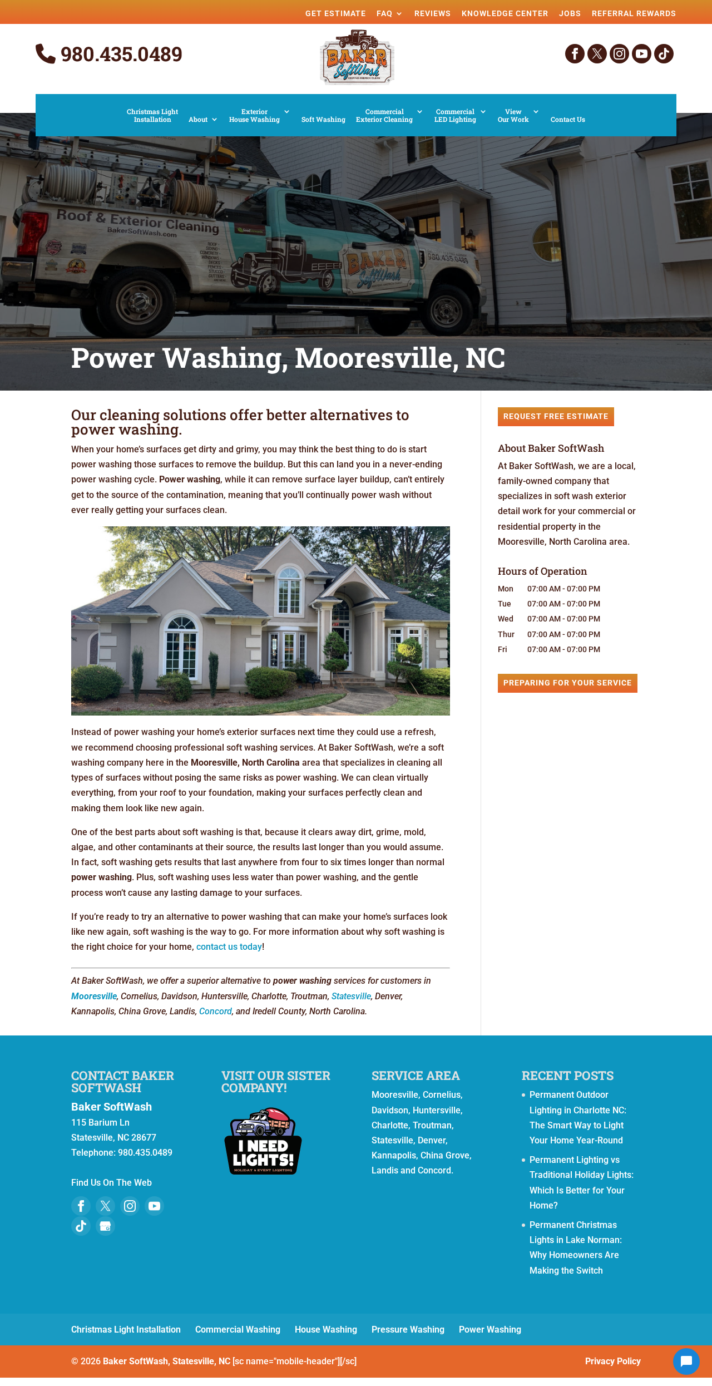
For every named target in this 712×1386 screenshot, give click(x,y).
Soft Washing (323, 119)
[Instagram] (619, 53)
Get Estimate (335, 13)
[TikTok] (81, 1226)
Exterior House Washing (254, 115)
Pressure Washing (408, 1329)
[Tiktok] (664, 53)
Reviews (432, 13)
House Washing (326, 1329)
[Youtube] (154, 1206)
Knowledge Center (505, 13)
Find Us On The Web (111, 1182)
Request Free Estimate (556, 416)
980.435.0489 (119, 54)
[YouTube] (641, 53)
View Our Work (513, 115)
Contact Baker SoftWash (122, 1081)
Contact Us (568, 119)
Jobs (570, 13)
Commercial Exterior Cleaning (384, 115)
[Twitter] (597, 53)
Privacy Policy (613, 1361)
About (198, 119)
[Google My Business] (105, 1226)
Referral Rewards (634, 13)
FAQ (385, 13)
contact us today (229, 946)
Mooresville (94, 996)
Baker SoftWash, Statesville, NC (166, 1361)
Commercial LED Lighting (455, 115)
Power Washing (490, 1329)
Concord (215, 1011)
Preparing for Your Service (567, 682)
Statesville (351, 996)
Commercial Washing (237, 1329)
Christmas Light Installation (152, 115)
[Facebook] (575, 53)
